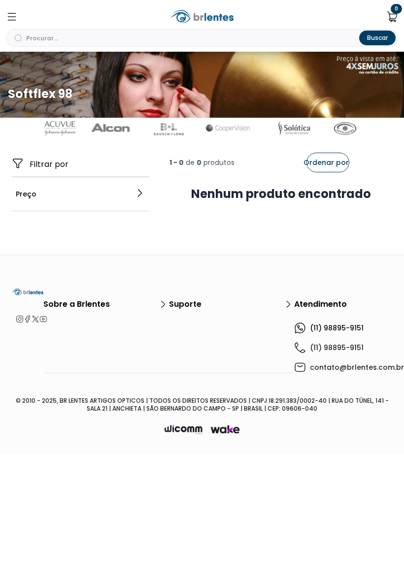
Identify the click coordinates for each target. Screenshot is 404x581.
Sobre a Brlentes (76, 304)
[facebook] (24, 319)
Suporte (185, 304)
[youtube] (39, 319)
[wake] (225, 429)
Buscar (377, 37)
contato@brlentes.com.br (357, 367)
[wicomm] (183, 429)
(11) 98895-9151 (337, 328)
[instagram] (16, 319)
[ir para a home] (27, 292)
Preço (26, 194)
